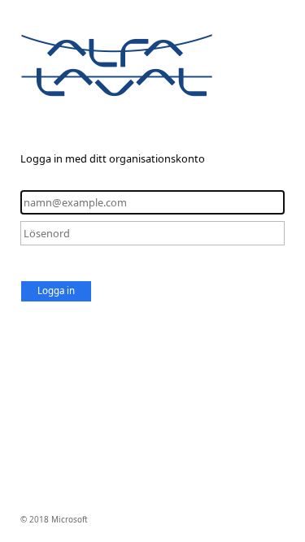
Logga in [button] (56, 290)
